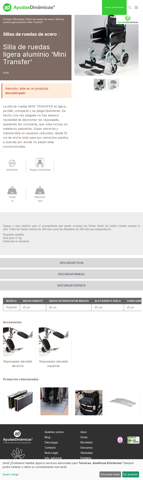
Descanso (86, 447)
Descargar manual (71, 274)
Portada (7, 19)
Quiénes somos (54, 432)
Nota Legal (51, 452)
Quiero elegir (11, 474)
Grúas (84, 437)
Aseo (83, 432)
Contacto (50, 447)
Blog (47, 437)
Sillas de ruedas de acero (40, 19)
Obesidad (86, 452)
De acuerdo (130, 474)
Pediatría (85, 458)
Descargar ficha (71, 262)
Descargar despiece (71, 285)
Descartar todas (110, 474)
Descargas (51, 442)
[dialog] (71, 469)
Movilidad (19, 19)
